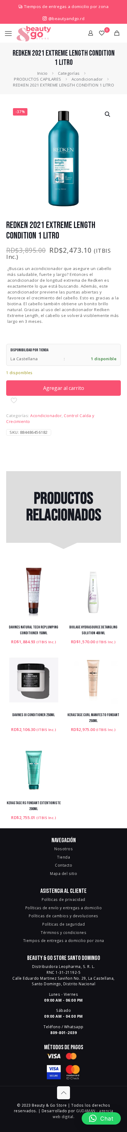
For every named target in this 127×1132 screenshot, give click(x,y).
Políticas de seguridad (63, 924)
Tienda (63, 857)
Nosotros (63, 848)
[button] (108, 114)
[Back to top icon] (63, 1092)
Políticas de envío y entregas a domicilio (63, 907)
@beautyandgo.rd (65, 18)
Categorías (69, 73)
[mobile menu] (8, 33)
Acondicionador (87, 79)
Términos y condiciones (63, 932)
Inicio (42, 73)
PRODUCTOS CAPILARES (37, 79)
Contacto (63, 865)
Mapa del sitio (63, 873)
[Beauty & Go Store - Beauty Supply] (34, 33)
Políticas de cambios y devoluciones (63, 915)
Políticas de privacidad (63, 899)
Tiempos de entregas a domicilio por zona (66, 6)
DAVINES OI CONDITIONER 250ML (33, 714)
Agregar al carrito (63, 388)
